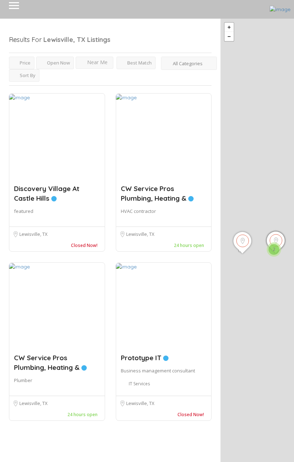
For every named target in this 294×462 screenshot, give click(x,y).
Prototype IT (142, 357)
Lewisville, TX (33, 234)
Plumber (23, 380)
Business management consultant (158, 370)
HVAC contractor (138, 211)
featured (23, 211)
